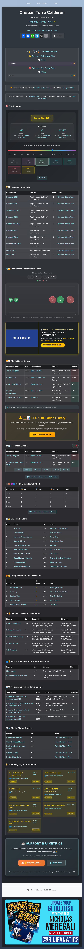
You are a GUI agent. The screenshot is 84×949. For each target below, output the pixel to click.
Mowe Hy (17, 528)
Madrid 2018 (10, 250)
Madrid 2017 (10, 255)
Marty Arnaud (11, 671)
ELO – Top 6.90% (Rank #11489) (42, 30)
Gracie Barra (54, 600)
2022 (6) (56, 469)
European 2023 (12, 217)
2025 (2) (27, 469)
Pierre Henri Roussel (14, 738)
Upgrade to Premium (43, 435)
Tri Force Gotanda (56, 549)
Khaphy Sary (11, 377)
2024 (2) (37, 469)
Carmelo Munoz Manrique (15, 742)
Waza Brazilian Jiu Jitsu (59, 528)
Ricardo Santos (12, 643)
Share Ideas (57, 863)
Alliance (53, 545)
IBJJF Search (42, 3)
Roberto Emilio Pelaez (22, 554)
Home (28, 3)
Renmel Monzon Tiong (14, 636)
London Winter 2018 (13, 244)
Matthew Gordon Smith (22, 566)
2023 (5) (46, 469)
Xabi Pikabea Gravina (14, 397)
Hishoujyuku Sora (56, 541)
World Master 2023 (13, 210)
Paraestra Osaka (56, 562)
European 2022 (12, 230)
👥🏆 (28, 661)
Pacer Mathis (15, 600)
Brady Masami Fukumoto (23, 558)
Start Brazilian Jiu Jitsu (58, 566)
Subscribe (59, 36)
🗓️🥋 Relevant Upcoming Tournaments (25, 687)
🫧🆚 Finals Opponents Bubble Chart (24, 269)
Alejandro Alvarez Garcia (23, 537)
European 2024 (12, 204)
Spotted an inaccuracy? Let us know (43, 512)
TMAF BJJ (54, 554)
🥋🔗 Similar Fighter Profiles (19, 728)
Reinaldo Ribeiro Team (41, 21)
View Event (35, 781)
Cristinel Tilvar (19, 533)
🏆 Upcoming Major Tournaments (22, 764)
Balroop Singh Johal (13, 630)
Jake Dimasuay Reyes (22, 545)
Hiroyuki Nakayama (21, 549)
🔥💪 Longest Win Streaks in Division (24, 575)
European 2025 (12, 197)
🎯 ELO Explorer (14, 106)
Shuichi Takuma (19, 541)
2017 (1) (65, 469)
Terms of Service (36, 890)
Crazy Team (54, 537)
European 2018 (12, 237)
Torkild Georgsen (12, 371)
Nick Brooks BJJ (56, 533)
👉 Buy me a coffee (33, 863)
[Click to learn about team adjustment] (54, 21)
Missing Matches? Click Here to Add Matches (43, 477)
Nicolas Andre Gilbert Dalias (16, 675)
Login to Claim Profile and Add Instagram (42, 17)
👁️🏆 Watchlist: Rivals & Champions (23, 613)
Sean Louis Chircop (13, 384)
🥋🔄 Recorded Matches (18, 446)
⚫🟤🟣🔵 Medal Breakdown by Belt (23, 484)
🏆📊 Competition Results (18, 187)
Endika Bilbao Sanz (13, 623)
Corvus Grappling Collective (60, 558)
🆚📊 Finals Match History (18, 361)
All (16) (18, 469)
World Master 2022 (13, 224)
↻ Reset (42, 177)
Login (56, 3)
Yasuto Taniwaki (20, 562)
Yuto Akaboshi (11, 650)
